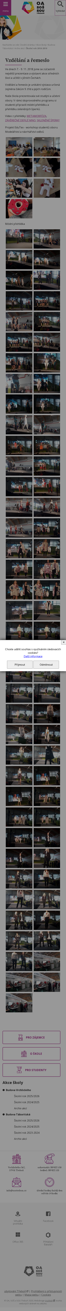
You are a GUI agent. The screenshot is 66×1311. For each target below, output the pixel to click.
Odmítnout (46, 664)
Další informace (33, 656)
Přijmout (20, 664)
